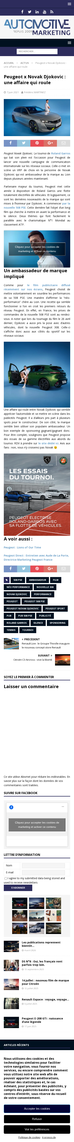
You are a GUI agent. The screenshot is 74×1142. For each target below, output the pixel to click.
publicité (45, 615)
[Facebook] (22, 12)
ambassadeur (37, 580)
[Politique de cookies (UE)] (52, 12)
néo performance (18, 587)
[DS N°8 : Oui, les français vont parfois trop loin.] (11, 965)
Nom (9, 865)
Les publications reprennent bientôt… (41, 944)
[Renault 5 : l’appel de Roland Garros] (36, 928)
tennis (11, 630)
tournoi (27, 630)
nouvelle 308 (45, 587)
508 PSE (17, 580)
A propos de (49, 1137)
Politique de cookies (29, 1137)
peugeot (12, 601)
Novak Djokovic (17, 594)
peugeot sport (55, 608)
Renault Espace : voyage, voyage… (45, 999)
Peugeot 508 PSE (34, 601)
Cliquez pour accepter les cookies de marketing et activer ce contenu (37, 249)
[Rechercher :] (37, 51)
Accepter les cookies (37, 1108)
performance (42, 594)
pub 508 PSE (25, 615)
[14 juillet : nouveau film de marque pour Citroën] (11, 984)
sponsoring (57, 622)
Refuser (37, 1119)
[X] (29, 12)
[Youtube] (44, 12)
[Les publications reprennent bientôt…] (11, 946)
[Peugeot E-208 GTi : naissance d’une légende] (19, 903)
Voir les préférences (37, 1129)
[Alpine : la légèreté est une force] (53, 903)
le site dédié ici (48, 443)
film (55, 580)
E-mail (9, 872)
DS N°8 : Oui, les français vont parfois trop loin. (42, 963)
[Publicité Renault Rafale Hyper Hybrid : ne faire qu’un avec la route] (53, 928)
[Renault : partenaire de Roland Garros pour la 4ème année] (53, 915)
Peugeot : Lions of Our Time (22, 547)
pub (9, 615)
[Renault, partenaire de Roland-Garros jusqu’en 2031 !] (19, 915)
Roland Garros (60, 153)
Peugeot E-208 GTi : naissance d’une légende (42, 1020)
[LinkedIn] (37, 12)
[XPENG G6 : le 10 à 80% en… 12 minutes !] (36, 903)
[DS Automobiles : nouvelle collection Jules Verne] (36, 915)
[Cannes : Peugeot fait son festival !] (19, 928)
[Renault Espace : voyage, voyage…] (11, 1003)
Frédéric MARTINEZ (35, 92)
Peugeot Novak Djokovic (23, 608)
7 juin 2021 (13, 92)
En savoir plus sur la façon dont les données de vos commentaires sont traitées (37, 781)
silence (38, 622)
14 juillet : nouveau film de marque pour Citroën (45, 982)
